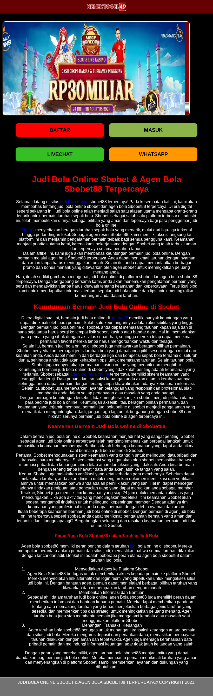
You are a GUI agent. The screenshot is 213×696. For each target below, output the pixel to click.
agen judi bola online (89, 374)
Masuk (153, 130)
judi (133, 546)
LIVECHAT (59, 154)
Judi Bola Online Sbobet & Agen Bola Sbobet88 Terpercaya (86, 682)
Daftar (60, 130)
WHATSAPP (153, 154)
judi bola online (74, 202)
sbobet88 (119, 318)
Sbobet (27, 230)
